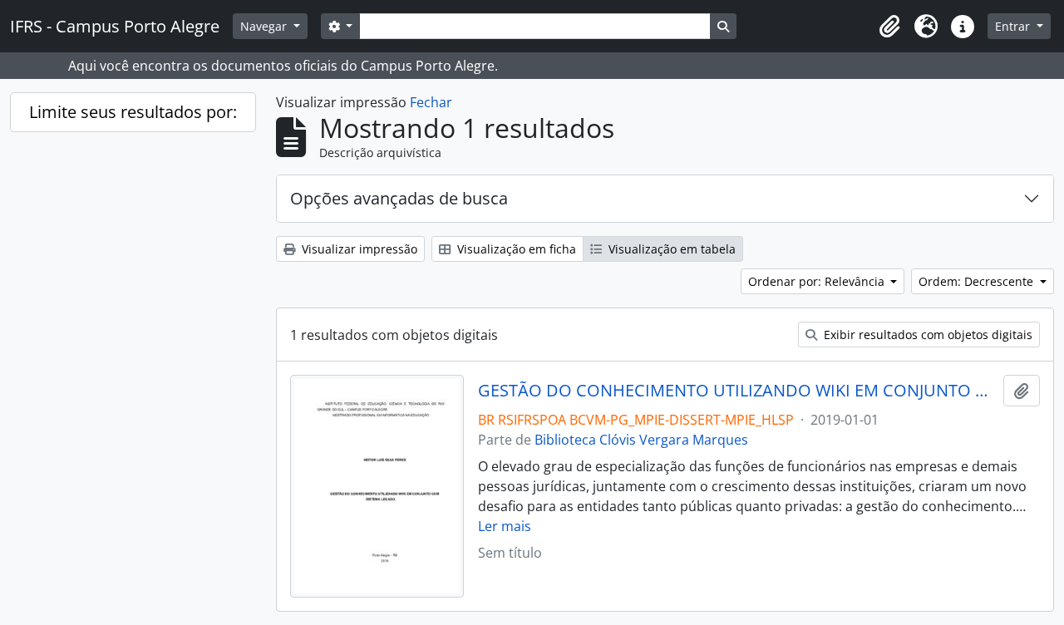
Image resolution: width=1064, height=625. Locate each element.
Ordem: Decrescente (978, 281)
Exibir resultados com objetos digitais (926, 334)
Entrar (1014, 26)
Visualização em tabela (670, 249)
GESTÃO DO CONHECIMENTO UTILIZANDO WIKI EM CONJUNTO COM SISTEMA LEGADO (738, 391)
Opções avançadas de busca (399, 198)
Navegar (265, 26)
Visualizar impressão (357, 249)
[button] (889, 26)
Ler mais (504, 526)
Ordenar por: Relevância (818, 281)
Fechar (431, 102)
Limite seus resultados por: (133, 112)
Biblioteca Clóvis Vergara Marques (641, 440)
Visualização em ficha (515, 249)
